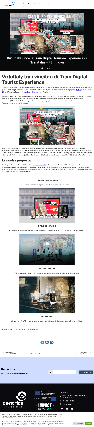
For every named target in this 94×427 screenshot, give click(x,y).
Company (41, 3)
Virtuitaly (35, 329)
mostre (24, 329)
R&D (52, 3)
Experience (35, 3)
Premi (60, 3)
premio (29, 329)
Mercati (48, 3)
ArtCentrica (75, 273)
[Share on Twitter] (42, 342)
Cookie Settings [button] (78, 423)
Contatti (66, 3)
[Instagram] (67, 409)
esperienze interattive (14, 329)
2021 (5, 329)
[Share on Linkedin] (47, 342)
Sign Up (87, 372)
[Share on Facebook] (52, 342)
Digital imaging (26, 3)
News (56, 3)
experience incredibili (39, 165)
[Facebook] (72, 409)
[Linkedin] (62, 409)
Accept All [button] (88, 423)
